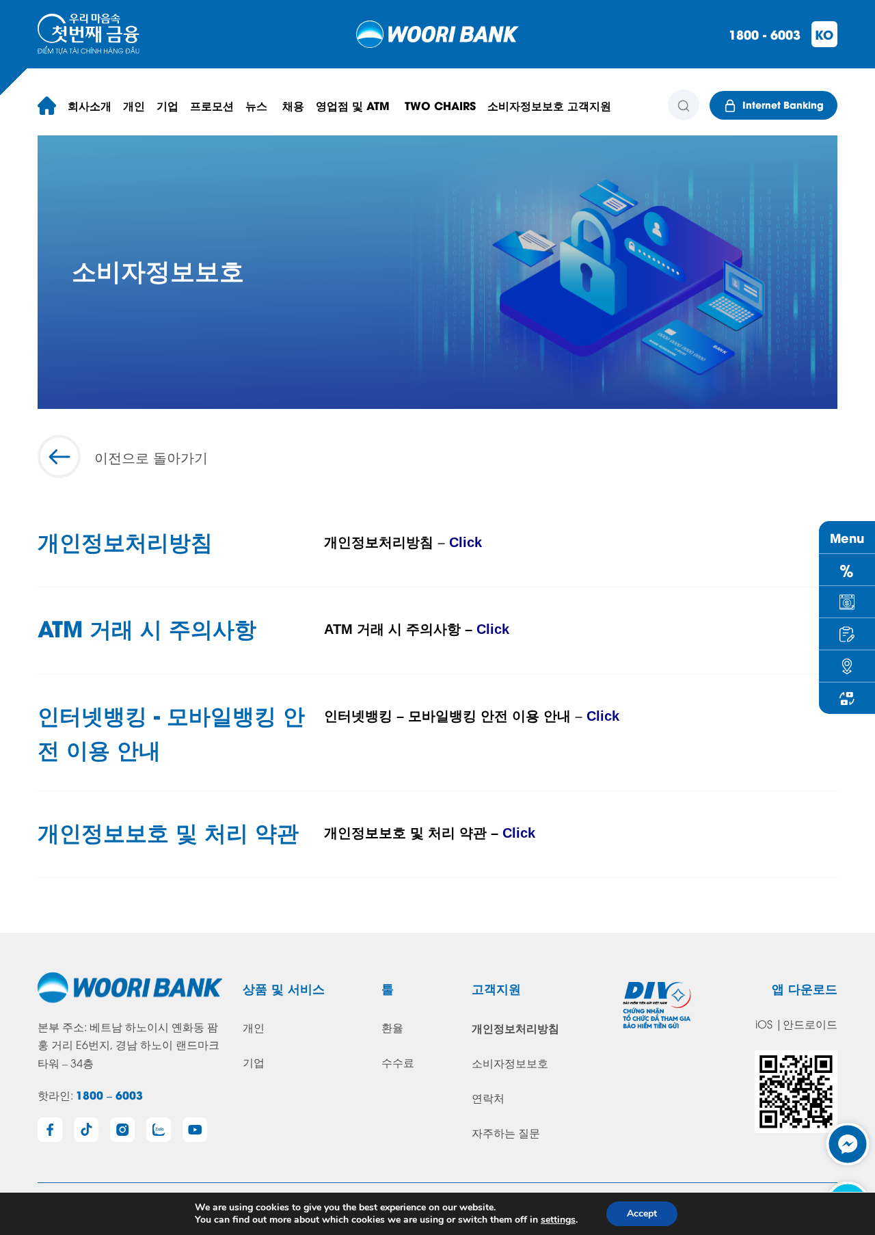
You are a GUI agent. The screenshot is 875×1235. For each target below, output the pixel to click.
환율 (392, 1027)
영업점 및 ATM (354, 105)
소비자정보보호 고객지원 (549, 105)
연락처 (488, 1097)
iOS (763, 1023)
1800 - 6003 (764, 34)
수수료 (397, 1062)
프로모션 (212, 105)
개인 (254, 1027)
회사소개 (89, 105)
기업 (254, 1062)
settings (558, 1220)
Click (465, 542)
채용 (293, 105)
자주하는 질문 (506, 1132)
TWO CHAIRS (440, 105)
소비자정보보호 (510, 1062)
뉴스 (258, 105)
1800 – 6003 (109, 1094)
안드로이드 (810, 1023)
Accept (642, 1213)
